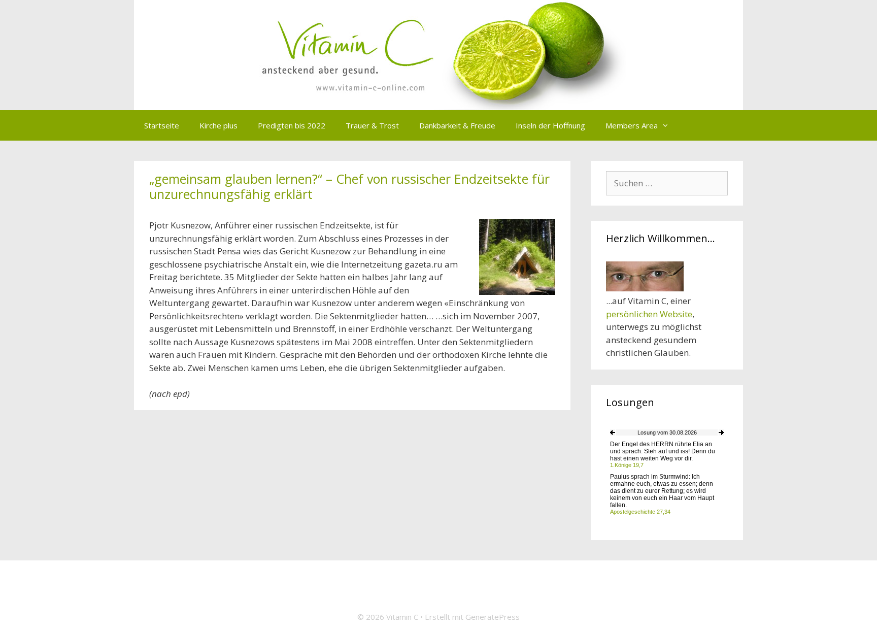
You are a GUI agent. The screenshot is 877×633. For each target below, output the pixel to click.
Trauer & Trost (372, 125)
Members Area (631, 125)
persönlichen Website (649, 314)
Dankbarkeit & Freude (457, 125)
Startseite (161, 125)
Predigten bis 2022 (291, 125)
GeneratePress (492, 617)
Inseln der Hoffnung (550, 125)
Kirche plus (218, 125)
